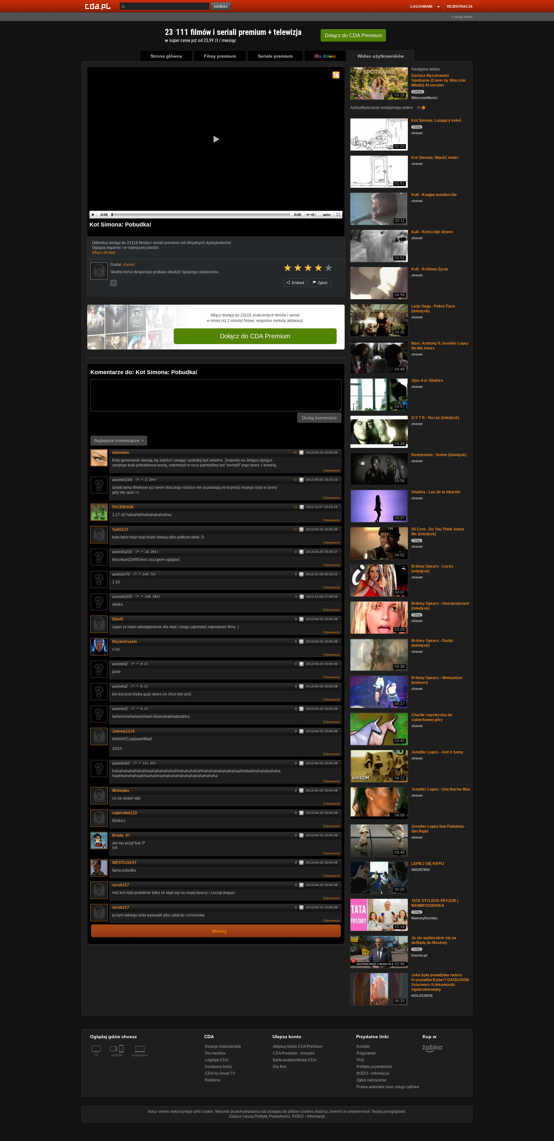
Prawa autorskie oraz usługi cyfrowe (388, 1087)
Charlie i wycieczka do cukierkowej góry (431, 717)
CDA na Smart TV (220, 1073)
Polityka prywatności (374, 1066)
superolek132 (124, 813)
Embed (297, 283)
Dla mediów (215, 1053)
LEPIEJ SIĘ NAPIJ (427, 863)
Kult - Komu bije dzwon (432, 232)
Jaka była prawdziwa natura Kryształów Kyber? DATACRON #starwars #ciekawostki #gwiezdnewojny (440, 982)
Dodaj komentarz (319, 417)
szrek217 (120, 885)
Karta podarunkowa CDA (294, 1060)
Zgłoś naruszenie (372, 1080)
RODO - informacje (373, 1073)
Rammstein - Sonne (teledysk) (438, 455)
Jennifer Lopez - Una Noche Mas (440, 789)
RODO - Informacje (308, 1116)
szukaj (221, 6)
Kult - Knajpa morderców (434, 195)
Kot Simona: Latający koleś (436, 120)
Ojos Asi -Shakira (427, 380)
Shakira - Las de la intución (435, 492)
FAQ (360, 1060)
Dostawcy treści (218, 1066)
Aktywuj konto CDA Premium (298, 1046)
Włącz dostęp (103, 252)
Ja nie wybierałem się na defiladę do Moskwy (433, 940)
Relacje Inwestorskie (223, 1046)
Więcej (219, 931)
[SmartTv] (122, 1059)
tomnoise (120, 452)
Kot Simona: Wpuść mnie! (434, 157)
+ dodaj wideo (462, 17)
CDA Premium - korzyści (294, 1053)
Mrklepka (120, 790)
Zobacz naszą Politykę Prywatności (259, 1116)
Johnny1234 (123, 731)
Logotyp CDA (216, 1060)
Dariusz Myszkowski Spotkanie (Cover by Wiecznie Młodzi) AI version (438, 80)
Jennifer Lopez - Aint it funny (437, 752)
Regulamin (366, 1053)
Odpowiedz (331, 470)
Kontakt (363, 1046)
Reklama (213, 1080)
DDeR (117, 619)
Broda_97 (121, 835)
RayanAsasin (124, 641)
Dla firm (279, 1066)
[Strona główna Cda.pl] (98, 6)
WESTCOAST (124, 862)
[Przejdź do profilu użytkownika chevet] (99, 271)
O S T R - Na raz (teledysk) (435, 417)
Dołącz (353, 35)
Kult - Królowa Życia (429, 269)
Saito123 (120, 529)
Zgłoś (322, 283)
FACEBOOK (123, 507)
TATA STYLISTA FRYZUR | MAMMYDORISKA (434, 903)
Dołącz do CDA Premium (255, 336)
